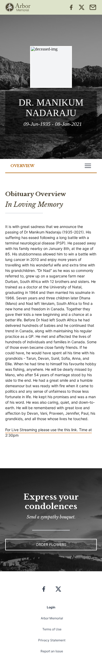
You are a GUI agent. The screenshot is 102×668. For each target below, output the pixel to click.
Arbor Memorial (52, 618)
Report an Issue (52, 651)
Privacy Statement (51, 640)
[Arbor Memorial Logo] (17, 7)
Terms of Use (51, 629)
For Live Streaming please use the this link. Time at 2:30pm (48, 432)
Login (51, 607)
